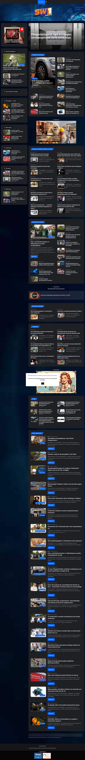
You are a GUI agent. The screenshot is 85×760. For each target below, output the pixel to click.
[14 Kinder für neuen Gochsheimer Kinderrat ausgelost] (61, 271)
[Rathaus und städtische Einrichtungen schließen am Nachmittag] (61, 242)
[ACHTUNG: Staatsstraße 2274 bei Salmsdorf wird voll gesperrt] (6, 158)
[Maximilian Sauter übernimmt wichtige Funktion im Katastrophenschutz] (61, 234)
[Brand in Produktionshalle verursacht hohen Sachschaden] (6, 117)
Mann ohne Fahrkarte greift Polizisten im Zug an (63, 675)
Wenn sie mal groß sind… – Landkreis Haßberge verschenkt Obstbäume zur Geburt (41, 206)
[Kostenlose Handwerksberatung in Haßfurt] (61, 315)
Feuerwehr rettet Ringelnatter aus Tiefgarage (18, 75)
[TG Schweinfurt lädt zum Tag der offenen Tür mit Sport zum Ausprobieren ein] (34, 349)
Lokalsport (35, 326)
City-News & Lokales (37, 222)
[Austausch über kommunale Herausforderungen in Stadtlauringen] (34, 403)
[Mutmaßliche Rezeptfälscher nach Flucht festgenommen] (61, 96)
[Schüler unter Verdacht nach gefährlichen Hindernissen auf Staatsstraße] (34, 96)
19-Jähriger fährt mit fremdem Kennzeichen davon (63, 705)
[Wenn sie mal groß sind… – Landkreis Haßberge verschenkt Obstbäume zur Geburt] (34, 212)
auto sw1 (34, 86)
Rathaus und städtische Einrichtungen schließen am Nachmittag (73, 244)
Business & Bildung (37, 306)
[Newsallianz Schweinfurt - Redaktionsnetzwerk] (42, 12)
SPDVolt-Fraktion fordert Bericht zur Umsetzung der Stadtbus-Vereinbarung (45, 411)
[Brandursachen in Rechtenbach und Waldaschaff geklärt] (61, 82)
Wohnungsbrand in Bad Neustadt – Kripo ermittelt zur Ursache (18, 199)
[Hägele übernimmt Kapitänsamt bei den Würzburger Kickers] (61, 361)
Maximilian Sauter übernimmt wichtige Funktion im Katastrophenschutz (73, 236)
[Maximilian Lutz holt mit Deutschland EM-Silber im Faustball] (61, 349)
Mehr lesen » (34, 256)
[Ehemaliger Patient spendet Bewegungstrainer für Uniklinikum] (61, 198)
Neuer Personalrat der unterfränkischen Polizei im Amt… (46, 105)
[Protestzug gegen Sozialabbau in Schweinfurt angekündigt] (61, 419)
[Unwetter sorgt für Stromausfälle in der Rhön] (34, 279)
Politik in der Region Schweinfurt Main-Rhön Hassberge (40, 737)
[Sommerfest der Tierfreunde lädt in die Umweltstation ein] (34, 184)
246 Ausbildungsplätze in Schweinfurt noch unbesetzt (65, 541)
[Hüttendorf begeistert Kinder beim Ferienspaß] (34, 172)
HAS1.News (45, 748)
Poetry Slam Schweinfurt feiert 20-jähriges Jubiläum (64, 498)
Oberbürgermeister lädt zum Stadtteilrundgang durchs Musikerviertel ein (73, 404)
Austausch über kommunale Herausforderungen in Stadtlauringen (46, 404)
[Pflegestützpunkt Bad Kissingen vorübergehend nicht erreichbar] (34, 159)
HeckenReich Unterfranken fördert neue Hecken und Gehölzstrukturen (72, 228)
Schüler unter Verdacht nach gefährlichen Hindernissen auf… (46, 98)
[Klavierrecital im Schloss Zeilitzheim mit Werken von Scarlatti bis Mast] (61, 210)
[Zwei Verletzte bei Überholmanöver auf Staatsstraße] (61, 88)
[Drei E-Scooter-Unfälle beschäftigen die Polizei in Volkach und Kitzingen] (43, 73)
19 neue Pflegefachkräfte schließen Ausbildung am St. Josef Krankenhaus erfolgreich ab (68, 180)
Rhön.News (36, 748)
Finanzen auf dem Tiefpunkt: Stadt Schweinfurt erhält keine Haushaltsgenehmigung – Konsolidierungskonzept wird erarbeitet (46, 420)
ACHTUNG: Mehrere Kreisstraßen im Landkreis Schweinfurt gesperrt (17, 105)
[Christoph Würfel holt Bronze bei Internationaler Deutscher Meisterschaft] (61, 337)
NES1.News (54, 748)
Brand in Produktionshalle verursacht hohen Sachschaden (17, 117)
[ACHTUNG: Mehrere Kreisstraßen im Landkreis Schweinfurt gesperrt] (6, 105)
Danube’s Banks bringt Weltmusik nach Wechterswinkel (16, 137)
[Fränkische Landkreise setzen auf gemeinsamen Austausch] (61, 256)
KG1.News (50, 748)
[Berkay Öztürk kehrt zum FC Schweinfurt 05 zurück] (34, 361)
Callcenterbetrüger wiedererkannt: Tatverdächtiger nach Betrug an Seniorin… (73, 105)
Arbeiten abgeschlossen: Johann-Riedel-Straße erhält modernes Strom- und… (46, 273)
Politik (33, 399)
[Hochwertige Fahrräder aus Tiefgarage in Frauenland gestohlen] (61, 66)
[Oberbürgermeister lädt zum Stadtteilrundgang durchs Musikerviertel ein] (61, 403)
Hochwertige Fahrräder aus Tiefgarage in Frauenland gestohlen (72, 68)
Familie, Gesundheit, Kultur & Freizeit (42, 149)
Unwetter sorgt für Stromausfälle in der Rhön (62, 454)
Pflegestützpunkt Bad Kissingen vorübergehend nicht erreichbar (17, 178)
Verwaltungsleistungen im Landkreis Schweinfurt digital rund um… (73, 265)
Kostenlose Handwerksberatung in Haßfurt (69, 311)
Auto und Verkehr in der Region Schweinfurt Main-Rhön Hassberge (53, 737)
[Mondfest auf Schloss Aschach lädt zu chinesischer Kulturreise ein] (34, 198)
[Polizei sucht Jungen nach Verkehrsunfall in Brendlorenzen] (61, 74)
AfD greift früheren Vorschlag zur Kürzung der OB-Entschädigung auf (73, 411)
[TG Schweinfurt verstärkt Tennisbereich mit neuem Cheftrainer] (34, 337)
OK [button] (42, 383)
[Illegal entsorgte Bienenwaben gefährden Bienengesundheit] (34, 263)
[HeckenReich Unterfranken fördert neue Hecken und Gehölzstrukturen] (61, 227)
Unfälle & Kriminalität (37, 55)
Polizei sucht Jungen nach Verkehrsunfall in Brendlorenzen (72, 76)
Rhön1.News (41, 748)
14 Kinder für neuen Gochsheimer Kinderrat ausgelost (71, 273)
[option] (56, 36)
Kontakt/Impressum (42, 746)
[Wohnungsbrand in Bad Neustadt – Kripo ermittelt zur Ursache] (6, 199)
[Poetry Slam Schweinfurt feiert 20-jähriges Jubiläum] (61, 172)
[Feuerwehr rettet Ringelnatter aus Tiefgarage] (61, 59)
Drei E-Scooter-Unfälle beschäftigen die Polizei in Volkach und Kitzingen (17, 81)
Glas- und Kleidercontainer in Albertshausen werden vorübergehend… (40, 243)
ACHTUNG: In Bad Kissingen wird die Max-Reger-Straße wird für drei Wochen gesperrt (18, 111)
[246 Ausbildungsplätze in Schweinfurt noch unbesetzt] (34, 316)
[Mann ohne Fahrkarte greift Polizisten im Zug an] (34, 111)
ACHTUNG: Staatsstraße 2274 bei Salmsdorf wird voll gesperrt (18, 158)
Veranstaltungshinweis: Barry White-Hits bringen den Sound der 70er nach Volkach (55, 37)
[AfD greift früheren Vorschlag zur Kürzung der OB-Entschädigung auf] (61, 411)
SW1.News (41, 1)
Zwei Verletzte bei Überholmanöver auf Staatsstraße (71, 90)
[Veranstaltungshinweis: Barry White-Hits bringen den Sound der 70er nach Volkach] (61, 159)
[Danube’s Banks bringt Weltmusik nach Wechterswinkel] (6, 138)
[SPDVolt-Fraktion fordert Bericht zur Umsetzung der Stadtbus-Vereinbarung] (34, 411)
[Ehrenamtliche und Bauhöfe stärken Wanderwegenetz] (61, 250)
